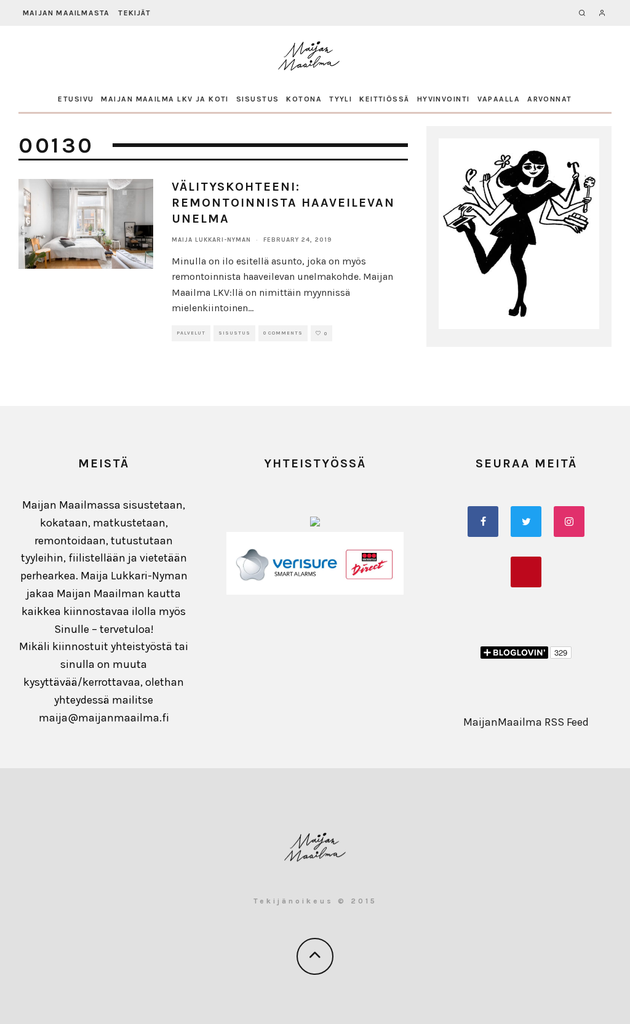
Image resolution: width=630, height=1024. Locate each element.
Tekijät (134, 13)
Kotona (304, 99)
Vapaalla (498, 99)
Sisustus (257, 99)
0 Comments (283, 333)
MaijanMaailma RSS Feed (526, 722)
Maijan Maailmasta (66, 13)
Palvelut (191, 333)
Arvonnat (549, 99)
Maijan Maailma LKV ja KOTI (164, 99)
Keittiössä (384, 99)
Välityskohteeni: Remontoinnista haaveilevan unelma (283, 203)
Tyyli (340, 99)
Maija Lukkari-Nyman (211, 240)
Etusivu (76, 99)
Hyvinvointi (443, 99)
